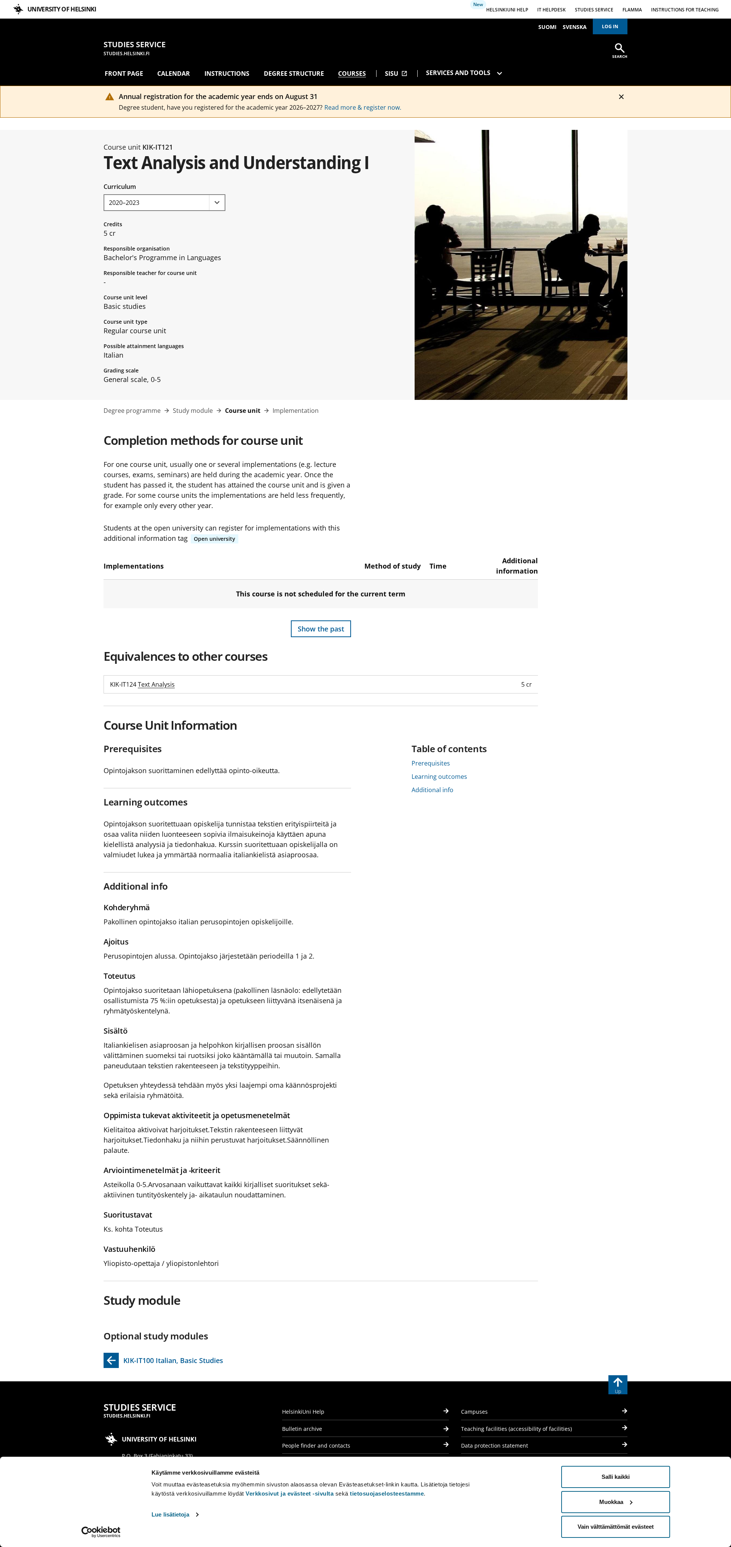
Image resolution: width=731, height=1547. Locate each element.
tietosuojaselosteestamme (387, 1493)
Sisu (396, 73)
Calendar (173, 73)
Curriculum (120, 186)
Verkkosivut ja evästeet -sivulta (290, 1493)
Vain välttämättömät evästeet (616, 1526)
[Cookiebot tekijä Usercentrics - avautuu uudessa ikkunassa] (101, 1532)
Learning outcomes (439, 776)
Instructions (226, 73)
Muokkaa (611, 1502)
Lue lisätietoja (170, 1514)
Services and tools (459, 73)
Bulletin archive (302, 1428)
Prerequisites (431, 763)
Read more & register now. (362, 107)
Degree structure (294, 73)
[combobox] (164, 202)
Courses (352, 73)
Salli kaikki (616, 1476)
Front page (124, 73)
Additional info (432, 790)
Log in (610, 26)
